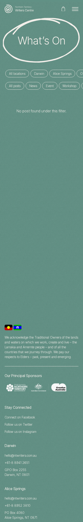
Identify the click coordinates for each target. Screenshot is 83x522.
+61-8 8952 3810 (17, 505)
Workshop (69, 86)
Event (50, 86)
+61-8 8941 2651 (17, 463)
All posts (15, 86)
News (33, 86)
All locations (17, 73)
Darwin (39, 73)
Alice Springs (62, 73)
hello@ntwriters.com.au (21, 455)
